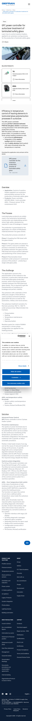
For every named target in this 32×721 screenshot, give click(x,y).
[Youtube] (7, 693)
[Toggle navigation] (29, 4)
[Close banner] (29, 336)
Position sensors (6, 563)
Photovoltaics (6, 605)
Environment (20, 588)
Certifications (20, 638)
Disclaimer (25, 709)
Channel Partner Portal (23, 657)
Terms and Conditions (23, 653)
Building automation (7, 612)
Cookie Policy (17, 709)
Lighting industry (6, 609)
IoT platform (5, 594)
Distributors (20, 635)
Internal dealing (6, 675)
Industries (8, 10)
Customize (15, 377)
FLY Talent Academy (22, 569)
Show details (22, 366)
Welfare (19, 566)
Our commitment (21, 581)
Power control (6, 586)
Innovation (20, 592)
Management (5, 652)
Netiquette (16, 710)
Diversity (19, 573)
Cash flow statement (8, 648)
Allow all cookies (16, 371)
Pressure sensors (7, 567)
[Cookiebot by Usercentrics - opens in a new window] (18, 336)
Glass (4, 21)
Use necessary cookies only (16, 383)
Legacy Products (6, 597)
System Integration (7, 601)
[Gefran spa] (8, 4)
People (19, 584)
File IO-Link (20, 642)
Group (18, 562)
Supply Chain (20, 596)
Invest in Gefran (6, 623)
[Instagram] (11, 693)
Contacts (19, 623)
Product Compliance (22, 650)
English (27, 694)
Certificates (20, 646)
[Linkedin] (3, 693)
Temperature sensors (8, 571)
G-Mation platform (7, 590)
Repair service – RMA (23, 631)
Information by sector (8, 633)
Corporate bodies (6, 656)
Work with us (20, 577)
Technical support (22, 627)
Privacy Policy (7, 709)
